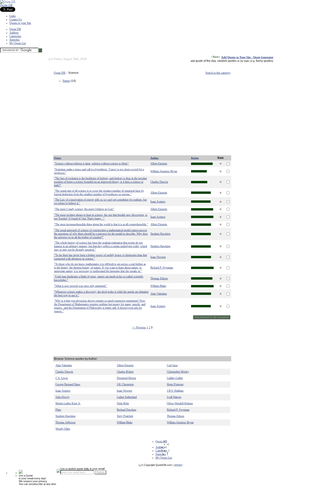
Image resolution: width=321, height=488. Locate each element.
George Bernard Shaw (67, 384)
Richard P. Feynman (161, 267)
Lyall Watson (174, 397)
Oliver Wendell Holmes (180, 403)
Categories (15, 36)
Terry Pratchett (125, 416)
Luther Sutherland (127, 397)
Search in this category (218, 72)
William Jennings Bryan (163, 171)
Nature (66, 80)
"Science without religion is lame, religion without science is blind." (91, 163)
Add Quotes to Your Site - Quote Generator (247, 57)
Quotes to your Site (20, 23)
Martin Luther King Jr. (68, 403)
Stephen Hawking (160, 233)
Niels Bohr (123, 403)
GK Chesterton (125, 384)
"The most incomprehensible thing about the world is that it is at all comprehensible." (101, 224)
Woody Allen (62, 428)
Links (12, 16)
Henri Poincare (175, 384)
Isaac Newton (158, 257)
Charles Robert (125, 371)
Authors (14, 32)
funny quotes (264, 60)
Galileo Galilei (175, 378)
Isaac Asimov (157, 201)
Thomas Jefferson (65, 422)
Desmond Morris (126, 378)
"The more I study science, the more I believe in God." (84, 209)
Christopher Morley (178, 371)
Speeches (14, 39)
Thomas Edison (159, 278)
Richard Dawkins (126, 409)
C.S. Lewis (61, 378)
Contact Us (15, 19)
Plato (58, 409)
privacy (178, 464)
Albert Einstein (158, 163)
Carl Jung (172, 365)
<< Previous (139, 327)
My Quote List (17, 43)
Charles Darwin (159, 181)
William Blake (158, 286)
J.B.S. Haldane (175, 390)
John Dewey (62, 397)
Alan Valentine (158, 293)
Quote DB (6, 5)
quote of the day (206, 60)
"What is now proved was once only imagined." (80, 286)
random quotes (227, 60)
